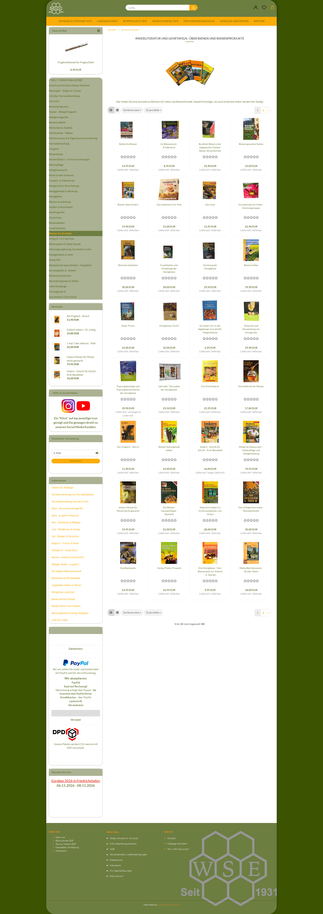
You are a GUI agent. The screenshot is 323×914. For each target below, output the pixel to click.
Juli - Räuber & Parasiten (65, 536)
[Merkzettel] (264, 7)
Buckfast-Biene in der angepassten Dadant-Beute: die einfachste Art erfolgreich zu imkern (210, 147)
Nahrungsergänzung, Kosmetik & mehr (70, 249)
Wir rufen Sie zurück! (178, 849)
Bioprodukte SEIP (135, 21)
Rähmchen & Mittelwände (65, 577)
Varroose (210, 204)
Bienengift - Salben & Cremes (65, 90)
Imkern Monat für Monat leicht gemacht (128, 509)
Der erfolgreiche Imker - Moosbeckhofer (251, 509)
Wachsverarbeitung (60, 201)
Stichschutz (55, 217)
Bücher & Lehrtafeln (60, 233)
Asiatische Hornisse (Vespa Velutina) (69, 85)
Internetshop (150, 904)
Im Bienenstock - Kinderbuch (169, 146)
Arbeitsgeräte (57, 212)
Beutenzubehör (57, 122)
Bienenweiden (57, 222)
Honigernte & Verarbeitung (64, 185)
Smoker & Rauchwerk (61, 206)
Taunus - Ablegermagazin (63, 111)
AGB (112, 849)
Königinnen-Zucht (169, 325)
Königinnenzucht (58, 169)
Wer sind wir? (117, 876)
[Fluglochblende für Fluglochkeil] (75, 46)
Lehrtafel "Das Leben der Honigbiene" (169, 388)
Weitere (259, 21)
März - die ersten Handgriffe (67, 508)
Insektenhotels (57, 228)
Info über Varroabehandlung (64, 95)
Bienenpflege (56, 164)
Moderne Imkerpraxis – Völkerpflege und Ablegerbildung (251, 450)
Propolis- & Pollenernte (62, 180)
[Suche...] (193, 7)
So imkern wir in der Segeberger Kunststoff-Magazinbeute (210, 329)
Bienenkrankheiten (128, 265)
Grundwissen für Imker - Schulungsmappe (251, 206)
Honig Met (55, 259)
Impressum (61, 850)
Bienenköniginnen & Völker (64, 281)
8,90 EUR (75, 69)
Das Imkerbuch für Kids (169, 204)
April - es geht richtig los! (65, 515)
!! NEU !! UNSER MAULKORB (65, 80)
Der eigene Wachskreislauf (66, 571)
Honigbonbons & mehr (61, 254)
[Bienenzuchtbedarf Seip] (57, 8)
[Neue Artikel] (98, 31)
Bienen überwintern (128, 204)
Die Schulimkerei (210, 386)
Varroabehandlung (59, 143)
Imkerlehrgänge (58, 286)
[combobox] (132, 110)
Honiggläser (55, 196)
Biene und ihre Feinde (63, 599)
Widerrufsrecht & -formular (124, 838)
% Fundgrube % (57, 291)
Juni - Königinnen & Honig (65, 529)
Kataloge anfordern (234, 21)
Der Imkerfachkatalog (199, 21)
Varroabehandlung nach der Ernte (69, 501)
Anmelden (75, 461)
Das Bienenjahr (128, 568)
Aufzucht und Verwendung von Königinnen (251, 329)
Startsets (54, 101)
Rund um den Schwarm (61, 175)
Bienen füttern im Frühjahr (66, 605)
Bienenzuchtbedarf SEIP (75, 21)
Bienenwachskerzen (60, 275)
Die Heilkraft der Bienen (251, 386)
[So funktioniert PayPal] (75, 662)
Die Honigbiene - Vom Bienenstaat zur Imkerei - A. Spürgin (210, 571)
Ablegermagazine (58, 117)
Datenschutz (116, 859)
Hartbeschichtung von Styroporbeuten (72, 494)
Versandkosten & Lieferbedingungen (128, 854)
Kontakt (171, 838)
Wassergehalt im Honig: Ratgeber (70, 612)
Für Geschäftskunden (121, 870)
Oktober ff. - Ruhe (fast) (64, 550)
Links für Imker (59, 619)
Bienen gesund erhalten (251, 144)
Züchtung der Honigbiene (210, 267)
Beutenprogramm (58, 106)
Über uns (60, 837)
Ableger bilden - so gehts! (65, 564)
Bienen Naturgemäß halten (169, 448)
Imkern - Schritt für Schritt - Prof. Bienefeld (210, 448)
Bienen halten (251, 265)
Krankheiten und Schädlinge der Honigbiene (169, 268)
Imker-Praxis (128, 325)
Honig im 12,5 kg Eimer (62, 238)
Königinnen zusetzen (62, 591)
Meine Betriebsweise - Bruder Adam (251, 570)
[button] (256, 7)
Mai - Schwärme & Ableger (66, 522)
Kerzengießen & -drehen (62, 270)
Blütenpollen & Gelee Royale (65, 243)
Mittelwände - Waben (61, 132)
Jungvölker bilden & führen (66, 585)
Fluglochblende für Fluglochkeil (76, 62)
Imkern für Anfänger (62, 487)
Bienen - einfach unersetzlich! (67, 557)
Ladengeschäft (107, 21)
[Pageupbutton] (314, 908)
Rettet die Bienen (128, 144)
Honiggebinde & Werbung (63, 191)
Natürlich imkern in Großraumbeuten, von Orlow (210, 511)
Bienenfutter (56, 154)
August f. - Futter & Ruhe (65, 543)
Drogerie (54, 148)
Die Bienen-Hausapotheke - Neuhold (169, 511)
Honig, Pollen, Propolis (169, 568)
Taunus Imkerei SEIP (165, 21)
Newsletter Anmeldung (67, 847)
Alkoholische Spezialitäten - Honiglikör (70, 265)
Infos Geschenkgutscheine (123, 843)
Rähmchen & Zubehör (61, 127)
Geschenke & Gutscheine (63, 296)
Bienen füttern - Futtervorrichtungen (69, 159)
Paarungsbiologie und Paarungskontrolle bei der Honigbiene (128, 389)
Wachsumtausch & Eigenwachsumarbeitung (73, 138)
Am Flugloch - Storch (128, 446)
